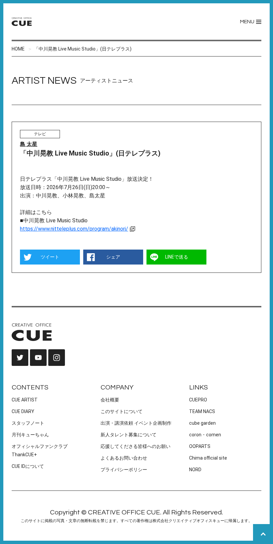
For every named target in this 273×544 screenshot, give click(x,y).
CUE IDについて (28, 466)
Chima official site (208, 458)
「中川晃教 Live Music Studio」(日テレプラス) (83, 49)
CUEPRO (198, 399)
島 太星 (28, 144)
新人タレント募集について (128, 434)
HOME (18, 49)
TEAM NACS (202, 411)
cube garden (202, 423)
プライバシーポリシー (124, 469)
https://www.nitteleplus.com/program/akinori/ (74, 229)
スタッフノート (28, 423)
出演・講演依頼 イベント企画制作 (136, 423)
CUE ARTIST (25, 399)
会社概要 (110, 399)
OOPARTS (199, 446)
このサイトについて (121, 411)
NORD (195, 469)
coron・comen (205, 434)
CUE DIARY (23, 411)
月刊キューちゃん (30, 434)
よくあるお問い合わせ (124, 458)
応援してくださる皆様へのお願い (135, 446)
